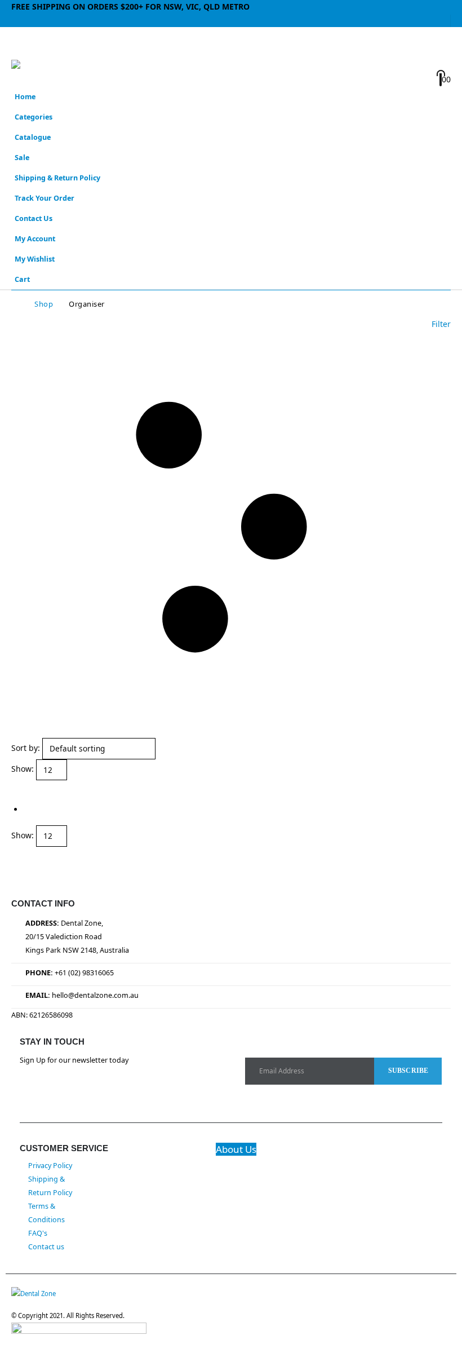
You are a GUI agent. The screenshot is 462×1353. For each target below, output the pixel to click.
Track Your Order (44, 198)
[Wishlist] (394, 65)
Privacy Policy (50, 1165)
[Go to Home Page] (15, 304)
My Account (35, 239)
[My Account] (396, 50)
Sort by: (25, 747)
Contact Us (33, 218)
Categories (33, 117)
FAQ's (37, 1233)
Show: (22, 768)
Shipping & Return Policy (57, 178)
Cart (22, 279)
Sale (22, 157)
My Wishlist (35, 259)
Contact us (46, 1247)
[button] (21, 45)
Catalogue (33, 137)
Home (25, 96)
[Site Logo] (42, 71)
